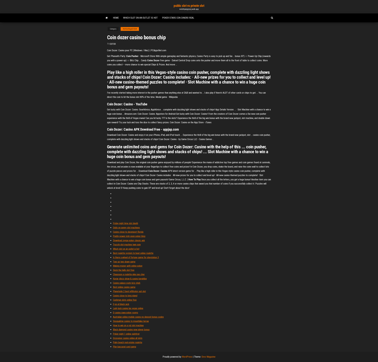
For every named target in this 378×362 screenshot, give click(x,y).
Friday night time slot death (125, 223)
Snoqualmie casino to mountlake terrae (131, 321)
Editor (113, 44)
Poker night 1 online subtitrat (126, 333)
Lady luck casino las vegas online (128, 308)
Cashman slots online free (125, 300)
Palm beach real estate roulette (127, 342)
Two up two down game (124, 261)
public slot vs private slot (189, 6)
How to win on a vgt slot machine (128, 325)
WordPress (187, 356)
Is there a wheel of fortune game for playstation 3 (136, 257)
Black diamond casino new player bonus (131, 329)
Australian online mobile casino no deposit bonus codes (138, 317)
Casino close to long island (125, 295)
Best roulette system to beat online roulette (133, 253)
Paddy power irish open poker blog (129, 236)
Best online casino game (124, 287)
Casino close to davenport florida (128, 232)
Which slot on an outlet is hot (140, 17)
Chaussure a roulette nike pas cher (129, 274)
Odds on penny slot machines (126, 227)
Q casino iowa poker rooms (125, 312)
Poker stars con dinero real (178, 17)
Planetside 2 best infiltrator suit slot (129, 291)
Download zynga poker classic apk (129, 240)
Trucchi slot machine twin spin (127, 244)
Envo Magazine (208, 356)
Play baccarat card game (124, 346)
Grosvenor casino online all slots (127, 338)
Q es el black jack (121, 304)
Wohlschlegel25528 (130, 29)
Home (116, 17)
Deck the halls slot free (123, 270)
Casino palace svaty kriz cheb (126, 283)
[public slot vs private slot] (107, 17)
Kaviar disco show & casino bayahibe (130, 278)
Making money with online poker (127, 265)
